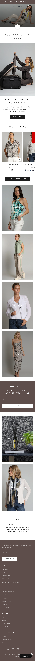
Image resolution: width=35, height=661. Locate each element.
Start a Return (6, 643)
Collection (5, 604)
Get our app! (25, 656)
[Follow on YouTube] (18, 649)
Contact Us (5, 636)
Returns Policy (6, 640)
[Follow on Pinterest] (13, 649)
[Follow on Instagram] (8, 649)
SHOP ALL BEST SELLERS (17, 179)
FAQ (3, 572)
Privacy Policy (6, 579)
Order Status (6, 624)
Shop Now (17, 15)
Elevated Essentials (8, 592)
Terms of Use (6, 576)
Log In (4, 617)
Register (4, 620)
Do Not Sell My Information (10, 582)
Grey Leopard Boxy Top (12, 164)
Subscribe (17, 406)
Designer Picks (6, 601)
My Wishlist (5, 627)
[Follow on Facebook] (3, 649)
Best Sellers (5, 598)
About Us (5, 569)
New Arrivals (6, 595)
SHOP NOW (17, 117)
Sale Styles (5, 608)
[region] (17, 526)
